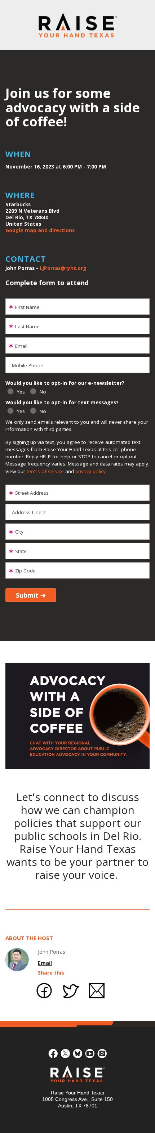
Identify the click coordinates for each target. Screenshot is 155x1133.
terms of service (45, 471)
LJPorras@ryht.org (63, 268)
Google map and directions (40, 230)
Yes (21, 391)
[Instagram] (102, 1052)
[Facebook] (53, 1052)
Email (45, 962)
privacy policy (90, 471)
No (43, 391)
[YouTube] (89, 1052)
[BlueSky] (77, 1052)
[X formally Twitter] (65, 1052)
